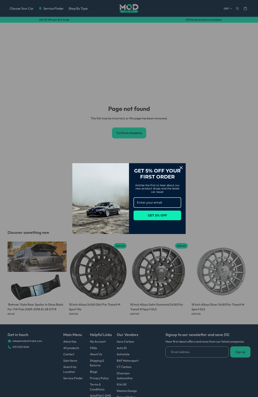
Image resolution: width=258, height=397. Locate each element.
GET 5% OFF (157, 215)
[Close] (181, 167)
